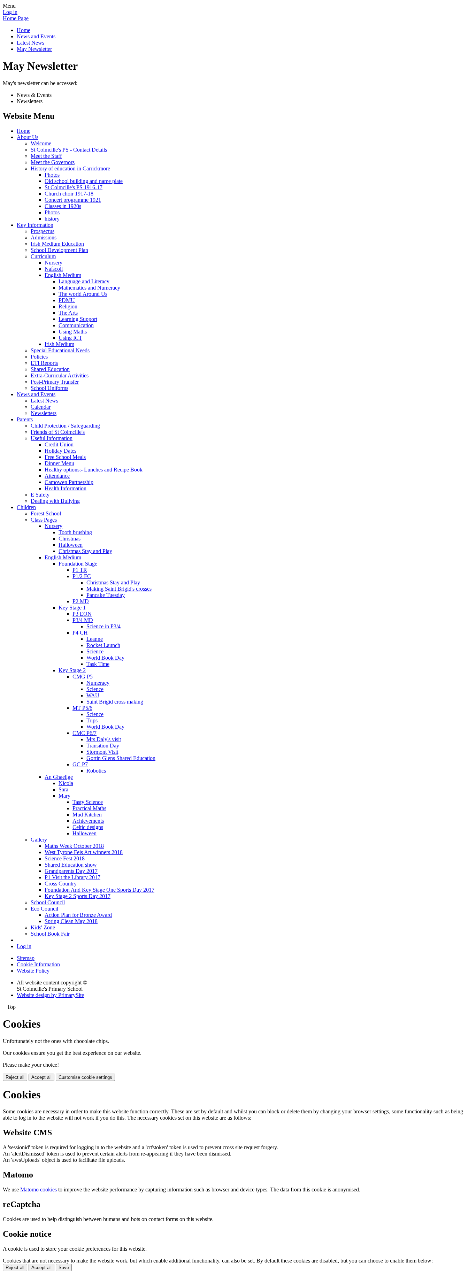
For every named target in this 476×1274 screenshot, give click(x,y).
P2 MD (80, 601)
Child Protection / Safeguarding (65, 426)
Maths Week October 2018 (74, 846)
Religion (68, 306)
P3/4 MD (82, 620)
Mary (64, 796)
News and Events (36, 36)
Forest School (46, 513)
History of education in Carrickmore (70, 168)
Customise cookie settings (85, 1077)
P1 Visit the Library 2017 (72, 877)
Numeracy (97, 683)
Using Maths (73, 332)
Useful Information (51, 438)
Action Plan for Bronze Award (78, 915)
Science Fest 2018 (65, 858)
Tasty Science (87, 802)
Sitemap (25, 958)
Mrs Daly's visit (103, 739)
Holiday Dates (60, 451)
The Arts (68, 313)
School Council (48, 902)
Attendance (57, 476)
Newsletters (43, 413)
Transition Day (102, 746)
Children (26, 507)
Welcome (41, 143)
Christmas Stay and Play (85, 551)
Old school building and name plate (84, 181)
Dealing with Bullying (55, 501)
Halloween (71, 545)
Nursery (53, 263)
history (52, 219)
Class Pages (44, 520)
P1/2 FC (81, 576)
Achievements (88, 821)
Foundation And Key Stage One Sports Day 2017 (99, 890)
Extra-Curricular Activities (60, 375)
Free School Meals (65, 457)
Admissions (43, 237)
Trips (92, 720)
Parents (25, 419)
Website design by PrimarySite (50, 995)
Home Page (16, 18)
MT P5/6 (82, 708)
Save (64, 1267)
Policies (39, 357)
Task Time (97, 664)
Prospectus (42, 231)
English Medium (63, 275)
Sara (63, 789)
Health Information (65, 488)
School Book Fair (50, 934)
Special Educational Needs (60, 350)
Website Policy (33, 971)
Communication (76, 325)
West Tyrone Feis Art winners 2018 (84, 852)
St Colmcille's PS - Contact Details (69, 150)
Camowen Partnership (69, 482)
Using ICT (70, 338)
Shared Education (50, 369)
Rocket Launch (103, 645)
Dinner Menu (59, 463)
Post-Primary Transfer (55, 382)
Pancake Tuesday (105, 595)
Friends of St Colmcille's (58, 432)
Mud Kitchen (87, 815)
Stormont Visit (102, 752)
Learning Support (78, 319)
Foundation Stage (78, 564)
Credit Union (59, 444)
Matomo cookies (38, 1189)
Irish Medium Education (57, 244)
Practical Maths (89, 808)
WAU (92, 695)
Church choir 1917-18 (69, 194)
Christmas (69, 539)
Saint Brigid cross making (114, 702)
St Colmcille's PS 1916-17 (73, 187)
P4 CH (80, 633)
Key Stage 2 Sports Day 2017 (77, 896)
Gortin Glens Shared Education (120, 758)
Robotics (96, 771)
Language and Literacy (84, 281)
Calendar (41, 407)
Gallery (39, 840)
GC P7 (80, 764)
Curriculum (43, 256)
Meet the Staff (46, 156)
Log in (10, 12)
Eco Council (44, 909)
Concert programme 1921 (73, 200)
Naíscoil (54, 269)
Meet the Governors (53, 162)
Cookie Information (38, 964)
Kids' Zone (43, 927)
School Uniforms (49, 388)
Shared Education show (71, 865)
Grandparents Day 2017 (71, 871)
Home (23, 30)
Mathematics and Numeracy (89, 288)
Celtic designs (87, 827)
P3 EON (82, 614)
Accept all (41, 1077)
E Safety (40, 495)
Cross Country (61, 884)
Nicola (66, 783)
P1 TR (79, 570)
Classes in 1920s (63, 206)
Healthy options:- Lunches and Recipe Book (94, 470)
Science (94, 651)
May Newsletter (34, 49)
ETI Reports (44, 363)
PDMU (67, 300)
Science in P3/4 (103, 626)
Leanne (94, 639)
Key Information (35, 225)
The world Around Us (83, 294)
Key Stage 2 (72, 670)
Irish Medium (59, 344)
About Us (27, 137)
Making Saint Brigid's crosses (119, 589)
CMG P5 (82, 677)
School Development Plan (59, 250)
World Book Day (105, 658)
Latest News (30, 43)
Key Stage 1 (72, 608)
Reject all (15, 1077)
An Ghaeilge (59, 777)
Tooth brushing (75, 532)
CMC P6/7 (84, 733)
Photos (52, 175)
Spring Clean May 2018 (71, 921)
